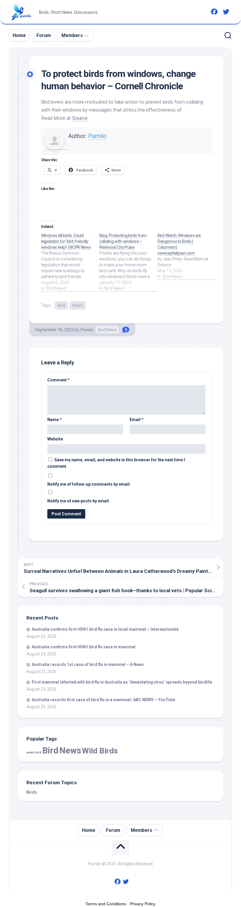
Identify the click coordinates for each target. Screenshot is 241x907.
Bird (61, 305)
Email (136, 419)
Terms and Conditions (106, 903)
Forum (43, 35)
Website (55, 439)
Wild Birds (100, 750)
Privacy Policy (142, 903)
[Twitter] (226, 12)
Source (80, 118)
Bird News (107, 329)
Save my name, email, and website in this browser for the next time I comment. (116, 463)
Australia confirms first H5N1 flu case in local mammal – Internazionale (105, 629)
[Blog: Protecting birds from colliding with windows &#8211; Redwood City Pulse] (128, 262)
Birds (31, 792)
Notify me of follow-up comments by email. (89, 484)
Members (72, 35)
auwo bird (33, 752)
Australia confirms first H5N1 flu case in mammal (83, 647)
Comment (58, 380)
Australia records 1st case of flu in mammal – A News (88, 664)
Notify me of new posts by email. (78, 501)
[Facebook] (214, 12)
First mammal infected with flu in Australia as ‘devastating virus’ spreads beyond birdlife (122, 682)
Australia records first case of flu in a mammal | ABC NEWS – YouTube (103, 699)
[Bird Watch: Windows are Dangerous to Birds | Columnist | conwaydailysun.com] (187, 256)
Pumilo (97, 135)
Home (19, 35)
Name (54, 419)
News (77, 305)
